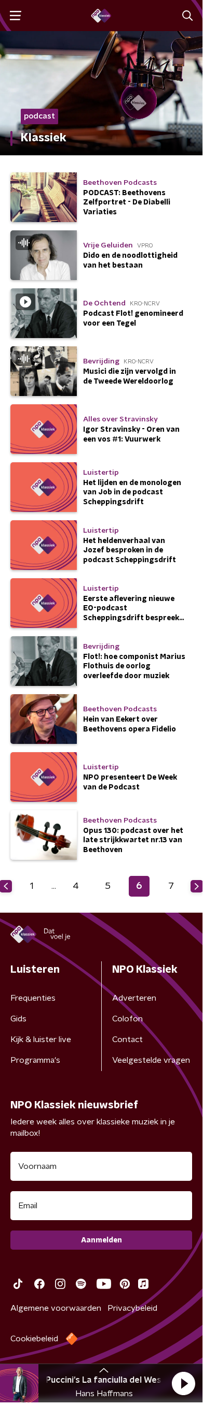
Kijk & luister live (40, 1039)
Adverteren (134, 998)
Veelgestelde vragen (151, 1060)
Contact (127, 1039)
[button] (82, 1383)
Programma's (35, 1060)
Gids (18, 1019)
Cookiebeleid (34, 1339)
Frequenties (33, 998)
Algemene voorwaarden (55, 1308)
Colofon (127, 1019)
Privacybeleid (132, 1308)
